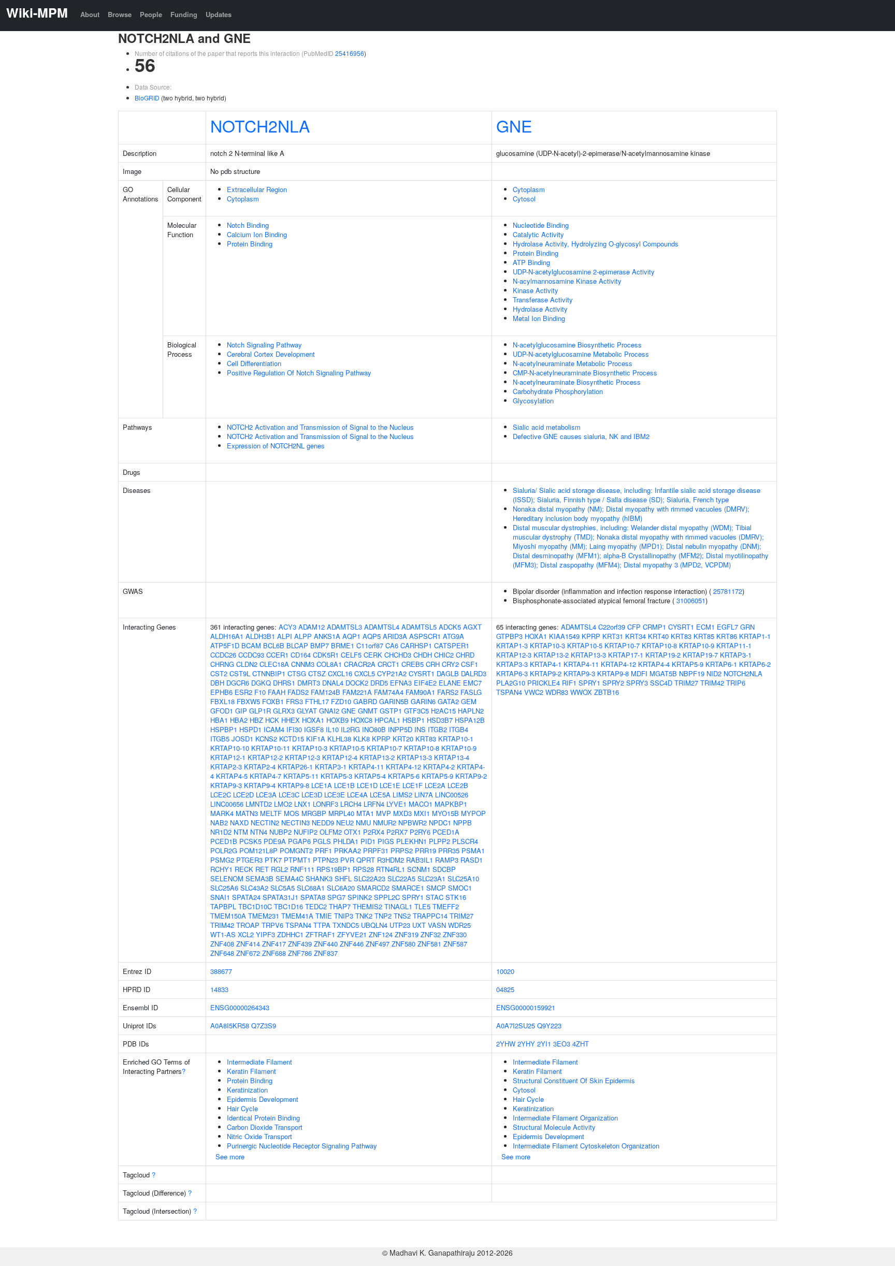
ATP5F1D (224, 645)
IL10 (332, 729)
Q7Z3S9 (263, 1025)
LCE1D (367, 785)
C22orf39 (611, 627)
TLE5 (422, 906)
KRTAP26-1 (295, 767)
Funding (183, 14)
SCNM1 (418, 869)
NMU (363, 822)
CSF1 (469, 664)
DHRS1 (284, 683)
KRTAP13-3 (414, 757)
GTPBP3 (509, 636)
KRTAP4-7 (265, 776)
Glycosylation (533, 400)
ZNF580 (403, 944)
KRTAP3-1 (331, 767)
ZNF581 (429, 944)
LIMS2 (402, 794)
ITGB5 (219, 739)
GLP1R (260, 711)
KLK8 (361, 739)
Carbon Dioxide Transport (264, 1127)
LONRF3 (325, 804)
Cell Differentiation (254, 363)
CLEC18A (274, 664)
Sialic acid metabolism (547, 427)
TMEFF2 (445, 906)
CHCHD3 (397, 655)
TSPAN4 (298, 925)
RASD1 (471, 860)
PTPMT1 (297, 860)
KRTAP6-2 (755, 664)
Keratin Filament (251, 1071)
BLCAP (297, 645)
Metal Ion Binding (539, 318)
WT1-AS (223, 934)
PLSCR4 (465, 841)
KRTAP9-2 (471, 776)
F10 (260, 692)
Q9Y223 (549, 1025)
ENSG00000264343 (239, 1007)
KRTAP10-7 (384, 748)
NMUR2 (384, 822)
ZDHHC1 (290, 934)
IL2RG (350, 729)
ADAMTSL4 (381, 627)
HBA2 (239, 720)
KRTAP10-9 (459, 748)
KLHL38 (339, 739)
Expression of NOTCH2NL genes (276, 445)
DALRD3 (473, 673)
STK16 (455, 897)
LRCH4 (351, 804)
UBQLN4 (374, 925)
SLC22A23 (369, 878)
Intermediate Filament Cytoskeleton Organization (586, 1146)
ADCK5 (450, 627)
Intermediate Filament (259, 1062)
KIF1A (315, 739)
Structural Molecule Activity (554, 1127)
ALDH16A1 (226, 636)
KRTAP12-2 (265, 757)
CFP (634, 627)
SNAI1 (220, 897)
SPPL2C (387, 897)
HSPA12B (470, 720)
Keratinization (247, 1090)
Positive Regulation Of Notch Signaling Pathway (299, 372)
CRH (433, 664)
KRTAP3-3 (512, 664)
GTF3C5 (416, 711)
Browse (120, 14)
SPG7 (336, 897)
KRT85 (704, 636)
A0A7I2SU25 (515, 1025)
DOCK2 (356, 683)
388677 (221, 971)
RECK (244, 869)
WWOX (581, 692)
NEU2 (345, 822)
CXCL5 (364, 673)
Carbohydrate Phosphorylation (558, 391)
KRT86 (726, 636)
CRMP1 (654, 627)
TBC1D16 (288, 906)
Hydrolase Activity (540, 309)
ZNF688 (274, 953)
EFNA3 (401, 683)
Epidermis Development (262, 1099)
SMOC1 (460, 888)
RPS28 (363, 869)
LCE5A (380, 794)
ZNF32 (431, 934)
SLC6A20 (341, 888)
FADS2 (298, 692)
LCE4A (357, 794)
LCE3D (311, 794)
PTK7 (273, 860)
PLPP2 (439, 841)
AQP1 (351, 636)
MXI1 (422, 813)
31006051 (690, 600)
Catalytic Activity (538, 234)
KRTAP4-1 (545, 664)
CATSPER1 (451, 645)
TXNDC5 (346, 925)
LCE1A (321, 785)
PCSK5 (250, 841)
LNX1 (302, 804)
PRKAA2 (347, 850)
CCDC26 (223, 655)
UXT (419, 925)
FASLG (471, 692)
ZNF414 (248, 944)
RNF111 (302, 869)
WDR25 (459, 925)
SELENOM (226, 878)
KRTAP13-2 (377, 757)
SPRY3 (637, 683)
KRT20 (403, 739)
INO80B (374, 729)
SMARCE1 (408, 888)
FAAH (276, 692)
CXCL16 (340, 673)
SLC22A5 (401, 878)
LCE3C (289, 794)
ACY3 (287, 627)
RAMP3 (446, 860)
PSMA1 (473, 850)
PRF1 (323, 850)
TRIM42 (222, 925)
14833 (219, 989)
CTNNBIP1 (268, 673)
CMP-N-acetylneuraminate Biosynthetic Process (585, 372)
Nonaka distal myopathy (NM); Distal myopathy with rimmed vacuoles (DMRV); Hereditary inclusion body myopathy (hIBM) (631, 513)
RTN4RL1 (390, 869)
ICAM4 (274, 729)
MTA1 (365, 813)
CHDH (422, 655)
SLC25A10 (463, 878)
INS (420, 729)
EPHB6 (221, 692)
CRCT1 (388, 664)
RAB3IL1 (419, 860)
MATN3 (247, 813)
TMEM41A (297, 916)
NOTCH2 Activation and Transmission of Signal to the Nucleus (320, 427)
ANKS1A (327, 636)
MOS (291, 813)
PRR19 (425, 850)
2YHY (526, 1044)
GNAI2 (329, 711)
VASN (437, 925)
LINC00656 (226, 804)
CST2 (218, 673)
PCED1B (223, 841)
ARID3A (395, 636)
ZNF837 (326, 953)
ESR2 (243, 692)
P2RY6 (420, 832)
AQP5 (372, 636)
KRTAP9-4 (260, 785)
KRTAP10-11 (270, 748)
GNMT (368, 711)
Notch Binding (248, 225)
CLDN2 (246, 664)
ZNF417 (274, 944)
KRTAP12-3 (302, 757)
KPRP (381, 739)
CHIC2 (444, 655)
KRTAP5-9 (437, 776)
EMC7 (472, 683)
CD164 (301, 655)
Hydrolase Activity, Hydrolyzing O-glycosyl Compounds (596, 244)
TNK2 (363, 916)
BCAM (251, 645)
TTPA (321, 925)
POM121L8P (258, 850)
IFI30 (294, 729)
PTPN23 (325, 860)
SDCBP (444, 869)
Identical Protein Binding (263, 1118)
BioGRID (147, 97)
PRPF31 (375, 850)
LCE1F (412, 785)
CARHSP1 (416, 645)
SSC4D (661, 683)
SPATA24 (246, 897)
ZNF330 (455, 934)
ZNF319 (406, 934)
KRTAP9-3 (226, 785)
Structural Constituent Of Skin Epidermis (574, 1080)
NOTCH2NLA (260, 125)
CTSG (296, 673)
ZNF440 (326, 944)
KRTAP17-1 (625, 655)
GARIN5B (394, 701)
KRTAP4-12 (403, 767)
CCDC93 (251, 655)
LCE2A (435, 785)
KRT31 (612, 636)
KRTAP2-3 (226, 767)
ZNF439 (300, 944)
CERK (373, 655)
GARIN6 (423, 701)
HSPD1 (250, 729)
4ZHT (580, 1044)
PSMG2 (222, 860)
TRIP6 (735, 683)
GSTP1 (391, 711)
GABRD (365, 701)
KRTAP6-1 (721, 664)
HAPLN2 (471, 711)
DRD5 (379, 683)
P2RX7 (397, 832)
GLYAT (307, 711)
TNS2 (402, 916)
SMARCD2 (373, 888)
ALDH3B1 (260, 636)
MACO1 (420, 804)
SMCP (436, 888)
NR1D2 (221, 832)
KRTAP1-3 (512, 645)
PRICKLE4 (543, 683)
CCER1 (277, 655)
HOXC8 (361, 720)
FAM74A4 (388, 692)
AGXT (472, 627)
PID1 (368, 841)
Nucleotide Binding (541, 225)
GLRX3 (284, 711)
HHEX (290, 720)
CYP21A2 (392, 673)
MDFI (639, 673)
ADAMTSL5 (419, 627)
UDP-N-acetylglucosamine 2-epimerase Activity (584, 272)
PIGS (386, 841)
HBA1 (219, 720)
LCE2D (243, 794)
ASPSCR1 (425, 636)
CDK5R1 (326, 655)
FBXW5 (248, 701)
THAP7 (340, 906)
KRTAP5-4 (370, 776)
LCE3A (266, 794)
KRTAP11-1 (734, 645)
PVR (347, 860)
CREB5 (412, 664)
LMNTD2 (259, 804)
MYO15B (445, 813)
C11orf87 (369, 645)
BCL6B (273, 645)
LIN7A (423, 794)
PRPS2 (402, 850)
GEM (469, 701)
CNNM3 (302, 664)
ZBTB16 (606, 692)
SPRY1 (413, 897)
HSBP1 (413, 720)
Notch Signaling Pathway (264, 345)
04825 (505, 989)
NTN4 (258, 832)
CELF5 (351, 655)
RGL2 (279, 869)
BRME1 (342, 645)
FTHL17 (317, 701)
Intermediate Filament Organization (565, 1118)
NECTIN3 (295, 822)
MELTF (271, 813)
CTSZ (317, 673)
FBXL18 (222, 701)
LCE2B (457, 785)
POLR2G (223, 850)
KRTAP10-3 (309, 748)
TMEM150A (228, 916)
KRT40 (658, 636)
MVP (383, 813)
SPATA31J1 (280, 897)
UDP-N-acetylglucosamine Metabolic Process (581, 354)
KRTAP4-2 (439, 767)
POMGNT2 (296, 850)
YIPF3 (265, 934)
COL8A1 (329, 664)
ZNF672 (248, 953)
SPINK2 (360, 897)
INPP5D (400, 729)
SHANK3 (319, 878)
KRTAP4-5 (232, 776)
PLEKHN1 (411, 841)
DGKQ (261, 683)
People (151, 14)
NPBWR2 (412, 822)
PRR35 (448, 850)
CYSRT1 (422, 673)
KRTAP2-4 (260, 767)
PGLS (322, 841)
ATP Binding (531, 262)
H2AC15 (443, 711)
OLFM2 (331, 832)
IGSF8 (314, 729)
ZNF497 (377, 944)
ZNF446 (352, 944)
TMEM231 (263, 916)
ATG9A (453, 636)
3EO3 (561, 1044)
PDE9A (275, 841)
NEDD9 (323, 822)
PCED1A (445, 832)
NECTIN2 (265, 822)
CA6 (391, 645)
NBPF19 (691, 673)
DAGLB (448, 673)
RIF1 (569, 683)
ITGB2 (437, 729)
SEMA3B (259, 878)
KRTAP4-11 (366, 767)
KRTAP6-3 (512, 673)
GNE (514, 125)
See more (229, 1156)
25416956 (349, 53)
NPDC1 (440, 822)
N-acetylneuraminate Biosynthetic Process (577, 382)
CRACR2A (360, 664)
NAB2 (219, 822)
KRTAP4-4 (654, 664)
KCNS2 (266, 739)
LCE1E (390, 785)
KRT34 (635, 636)
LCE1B (344, 785)
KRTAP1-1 (755, 636)
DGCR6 (237, 683)
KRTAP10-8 (421, 748)
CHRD (465, 655)
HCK (272, 720)
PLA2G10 (510, 683)
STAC (434, 897)
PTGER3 (249, 860)
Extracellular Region (257, 189)
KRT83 (425, 739)
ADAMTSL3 (344, 627)
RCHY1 (221, 869)
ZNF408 (222, 944)
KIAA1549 (564, 636)
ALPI (284, 636)
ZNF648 (222, 953)
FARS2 (447, 692)
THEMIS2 (367, 906)
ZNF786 (300, 953)
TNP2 (383, 916)
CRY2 (450, 664)
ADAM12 (311, 627)
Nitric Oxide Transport (259, 1136)
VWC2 (533, 692)
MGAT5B (663, 673)
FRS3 (294, 701)
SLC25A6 (224, 888)
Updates (219, 14)
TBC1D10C (255, 906)
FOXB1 (273, 701)
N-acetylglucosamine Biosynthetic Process (577, 345)
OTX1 (352, 832)
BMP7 (319, 645)
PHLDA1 (345, 841)
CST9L (239, 673)
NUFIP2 (305, 832)
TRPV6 (272, 925)
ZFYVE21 (352, 934)
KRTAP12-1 (228, 757)
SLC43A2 (254, 888)
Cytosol (524, 198)
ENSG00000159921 (525, 1007)
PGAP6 (299, 841)
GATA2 (448, 701)
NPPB (462, 822)
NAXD (239, 822)
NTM (241, 832)
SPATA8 (312, 897)
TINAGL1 (398, 906)
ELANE (450, 683)
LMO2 (283, 804)
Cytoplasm (243, 198)
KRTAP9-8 (293, 785)
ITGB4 (458, 729)
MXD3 (402, 813)
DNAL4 (332, 683)
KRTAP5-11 (301, 776)
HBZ (256, 720)
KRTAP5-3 (336, 776)
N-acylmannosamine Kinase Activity (567, 281)
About (89, 14)
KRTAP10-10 (229, 748)
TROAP (247, 925)
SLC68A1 (311, 888)
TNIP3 (343, 916)
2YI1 (544, 1044)
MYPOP (473, 813)
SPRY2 (613, 683)
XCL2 (246, 934)
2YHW (505, 1044)
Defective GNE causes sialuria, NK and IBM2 (581, 436)
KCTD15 (291, 739)
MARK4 (222, 813)
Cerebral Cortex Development (271, 354)
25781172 (727, 591)
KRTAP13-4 (451, 757)
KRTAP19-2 (663, 655)
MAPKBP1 (451, 804)
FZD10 (341, 701)
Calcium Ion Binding (257, 234)
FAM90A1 (420, 692)
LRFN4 (374, 804)
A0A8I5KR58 (229, 1025)
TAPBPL (223, 906)
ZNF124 (381, 934)
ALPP (303, 636)
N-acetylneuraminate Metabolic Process (572, 363)
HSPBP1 (223, 729)
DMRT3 (308, 683)
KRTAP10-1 (455, 739)
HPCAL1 (387, 720)
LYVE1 (396, 804)
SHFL (343, 878)
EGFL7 (727, 627)
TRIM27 (461, 916)
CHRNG (222, 664)
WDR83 (556, 692)
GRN (747, 627)
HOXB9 (337, 720)
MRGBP (313, 813)
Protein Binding (249, 244)
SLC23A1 (431, 878)
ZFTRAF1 (320, 934)
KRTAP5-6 (404, 776)
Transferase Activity (543, 299)
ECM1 (705, 627)
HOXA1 (313, 720)
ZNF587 (455, 944)
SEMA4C (290, 878)
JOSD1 (242, 739)
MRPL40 (341, 813)
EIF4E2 (425, 683)
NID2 (713, 673)
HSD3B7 (440, 720)
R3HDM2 (390, 860)
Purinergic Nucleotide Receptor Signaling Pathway (302, 1146)
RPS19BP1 (333, 869)
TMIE (323, 916)
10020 (505, 971)
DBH (217, 683)
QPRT (365, 860)
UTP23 (399, 925)
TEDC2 (316, 906)
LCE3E (334, 794)
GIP (241, 711)
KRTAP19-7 (700, 655)
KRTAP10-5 (347, 748)
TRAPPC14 (430, 916)
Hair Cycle (242, 1108)
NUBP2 (280, 832)
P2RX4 (373, 832)
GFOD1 (221, 711)
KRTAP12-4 (339, 757)
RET (262, 869)
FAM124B (325, 692)
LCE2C (220, 794)
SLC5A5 (282, 888)
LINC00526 (451, 794)
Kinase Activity (535, 290)
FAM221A (357, 692)
